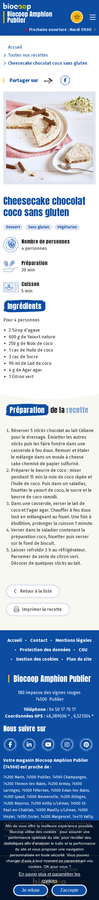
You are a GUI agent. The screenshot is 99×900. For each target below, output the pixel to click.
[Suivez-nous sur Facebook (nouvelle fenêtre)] (10, 745)
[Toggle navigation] (93, 18)
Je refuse (31, 890)
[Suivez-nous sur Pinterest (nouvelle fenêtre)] (86, 745)
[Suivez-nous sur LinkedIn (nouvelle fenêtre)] (29, 745)
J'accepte (69, 890)
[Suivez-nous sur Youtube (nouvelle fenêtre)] (48, 745)
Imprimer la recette (42, 609)
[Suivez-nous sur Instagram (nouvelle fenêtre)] (67, 745)
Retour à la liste (36, 591)
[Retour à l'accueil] (17, 7)
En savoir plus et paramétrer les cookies (49, 877)
